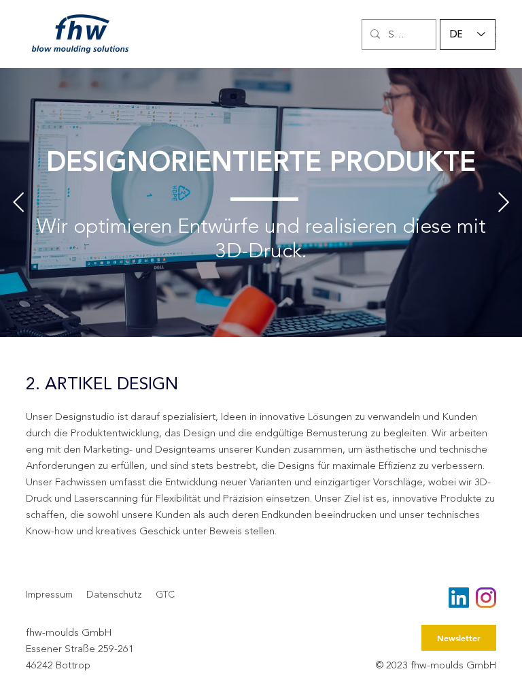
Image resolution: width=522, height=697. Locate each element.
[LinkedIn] (459, 597)
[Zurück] (18, 202)
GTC (165, 594)
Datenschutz (114, 594)
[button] (458, 638)
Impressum (49, 594)
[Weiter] (503, 202)
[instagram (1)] (486, 597)
